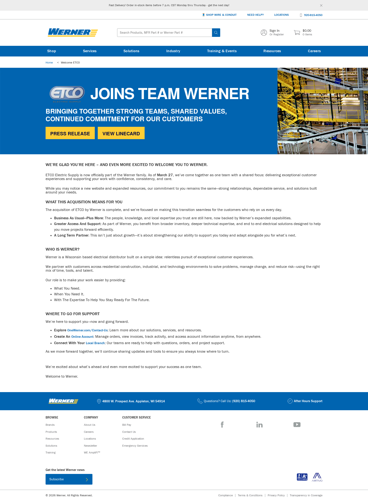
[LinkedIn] (259, 424)
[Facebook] (222, 424)
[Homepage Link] (73, 33)
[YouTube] (297, 424)
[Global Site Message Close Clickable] (321, 5)
